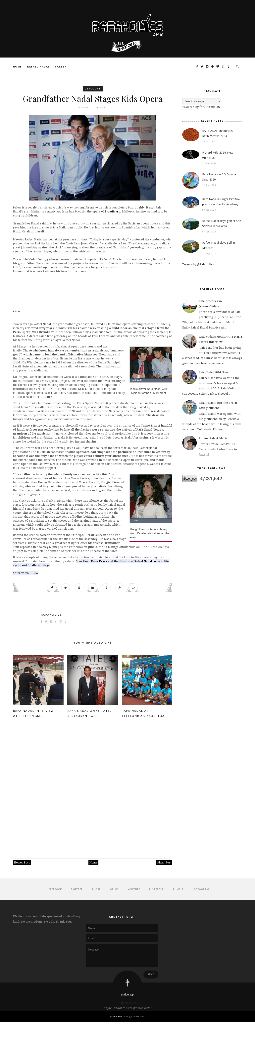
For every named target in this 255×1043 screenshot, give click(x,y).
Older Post (164, 862)
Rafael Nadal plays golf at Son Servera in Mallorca (221, 223)
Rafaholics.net (128, 1002)
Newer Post (22, 862)
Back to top (127, 994)
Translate (214, 107)
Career (61, 66)
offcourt (93, 88)
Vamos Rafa (116, 1016)
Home (17, 66)
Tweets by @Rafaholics (198, 264)
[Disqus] (92, 784)
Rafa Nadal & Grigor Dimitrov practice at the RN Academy (221, 201)
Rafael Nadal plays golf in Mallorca (218, 245)
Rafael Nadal (38, 66)
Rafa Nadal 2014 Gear (213, 372)
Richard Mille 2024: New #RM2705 (217, 155)
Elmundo (31, 573)
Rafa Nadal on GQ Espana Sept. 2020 (219, 176)
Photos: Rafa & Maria (213, 438)
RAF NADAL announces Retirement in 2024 (217, 133)
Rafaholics (51, 614)
